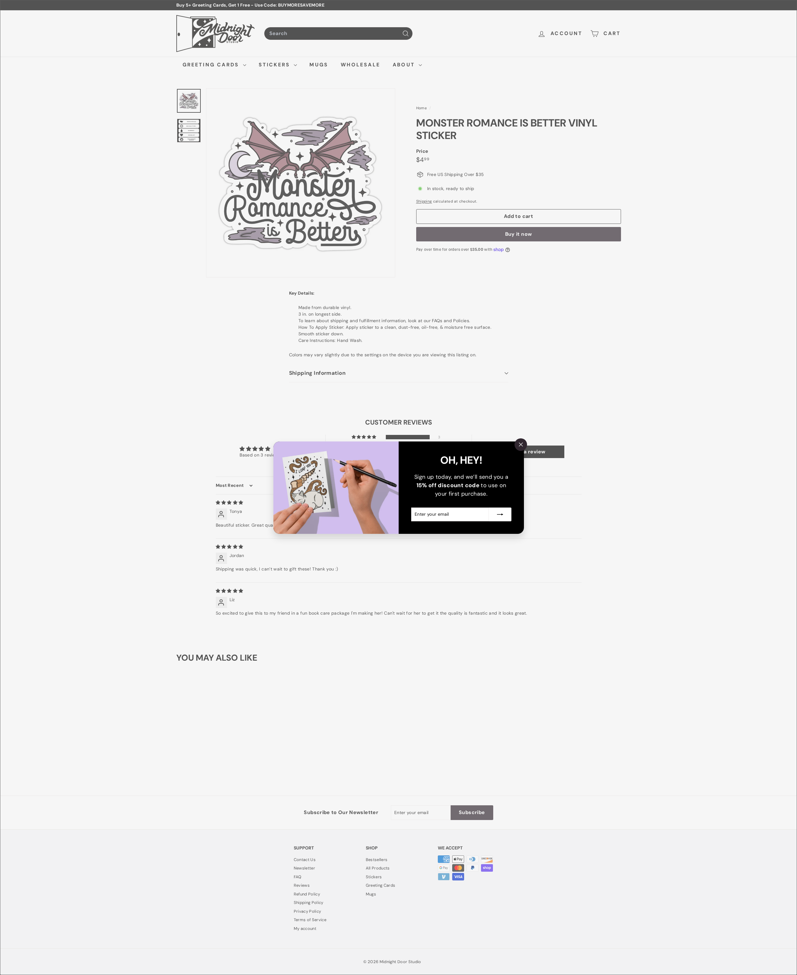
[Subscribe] (500, 514)
